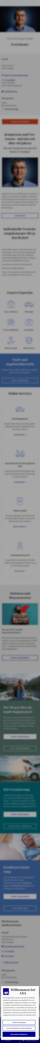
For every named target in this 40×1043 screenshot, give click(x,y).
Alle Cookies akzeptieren (18, 1034)
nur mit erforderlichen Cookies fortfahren (19, 1028)
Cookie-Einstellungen (19, 1022)
